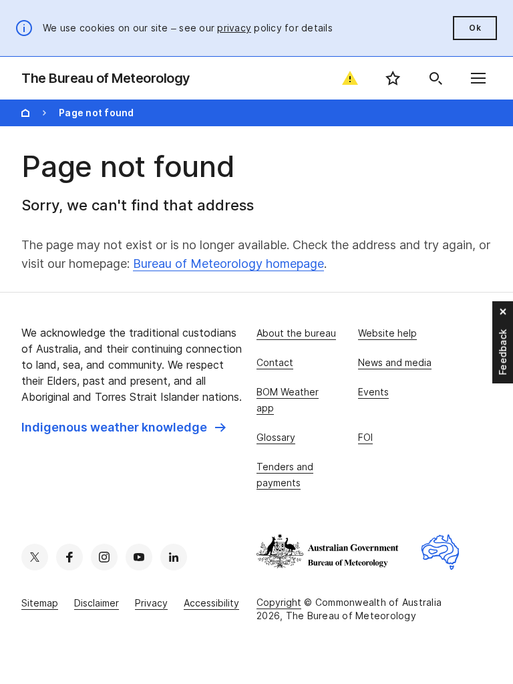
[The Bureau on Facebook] (69, 557)
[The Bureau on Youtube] (139, 557)
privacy (234, 27)
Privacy (151, 603)
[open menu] (478, 78)
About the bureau (296, 333)
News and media (395, 362)
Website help (387, 333)
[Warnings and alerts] (350, 78)
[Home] (25, 113)
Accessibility (211, 603)
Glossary (275, 437)
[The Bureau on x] (34, 557)
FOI (365, 437)
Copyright (278, 602)
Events (373, 391)
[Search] (435, 78)
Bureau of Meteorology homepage (228, 263)
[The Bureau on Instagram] (104, 557)
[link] (123, 427)
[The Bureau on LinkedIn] (173, 557)
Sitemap (39, 603)
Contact (274, 362)
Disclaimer (96, 603)
